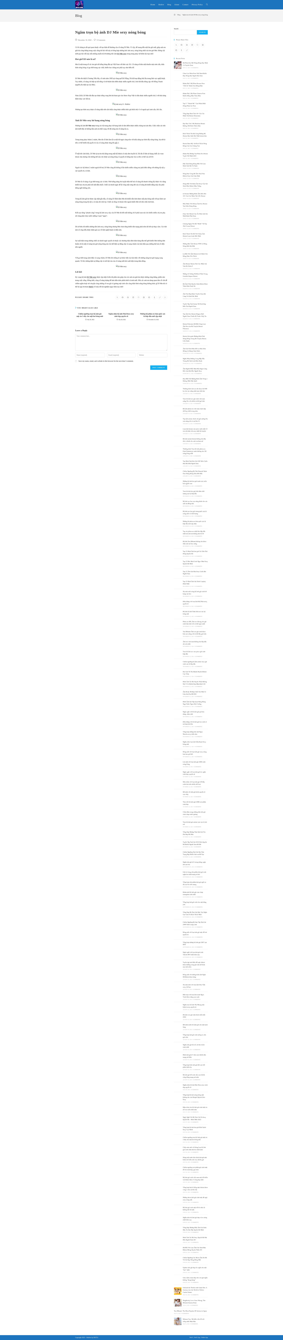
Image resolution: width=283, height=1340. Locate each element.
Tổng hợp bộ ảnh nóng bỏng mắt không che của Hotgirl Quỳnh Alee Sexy (194, 1097)
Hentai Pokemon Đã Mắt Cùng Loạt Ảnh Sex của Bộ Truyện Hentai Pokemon (194, 326)
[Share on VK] (203, 45)
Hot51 (91, 287)
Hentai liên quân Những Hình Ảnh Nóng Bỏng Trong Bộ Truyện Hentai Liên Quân (194, 338)
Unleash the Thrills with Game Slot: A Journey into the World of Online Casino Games (195, 1290)
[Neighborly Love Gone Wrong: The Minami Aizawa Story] (178, 1302)
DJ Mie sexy (121, 54)
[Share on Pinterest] (187, 45)
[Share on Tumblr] (181, 50)
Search (176, 29)
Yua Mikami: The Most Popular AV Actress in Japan (190, 1311)
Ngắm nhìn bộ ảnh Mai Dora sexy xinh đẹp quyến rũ (121, 315)
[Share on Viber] (197, 45)
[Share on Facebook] (181, 45)
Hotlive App (204, 1337)
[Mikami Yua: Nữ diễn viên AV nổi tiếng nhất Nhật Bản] (178, 1321)
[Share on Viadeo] (187, 50)
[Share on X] (176, 45)
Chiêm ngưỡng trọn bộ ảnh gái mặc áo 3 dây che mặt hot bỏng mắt (89, 315)
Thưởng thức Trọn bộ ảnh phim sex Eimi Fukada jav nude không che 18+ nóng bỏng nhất (195, 451)
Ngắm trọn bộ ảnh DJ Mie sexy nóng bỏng (195, 15)
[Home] (174, 15)
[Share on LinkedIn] (192, 45)
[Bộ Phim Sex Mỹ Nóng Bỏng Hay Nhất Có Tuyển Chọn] (178, 65)
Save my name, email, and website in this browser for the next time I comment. (105, 361)
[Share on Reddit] (176, 50)
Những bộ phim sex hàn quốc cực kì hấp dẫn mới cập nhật (152, 315)
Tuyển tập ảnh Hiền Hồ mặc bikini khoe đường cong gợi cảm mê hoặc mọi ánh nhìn (194, 965)
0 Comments (101, 40)
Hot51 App (197, 1337)
